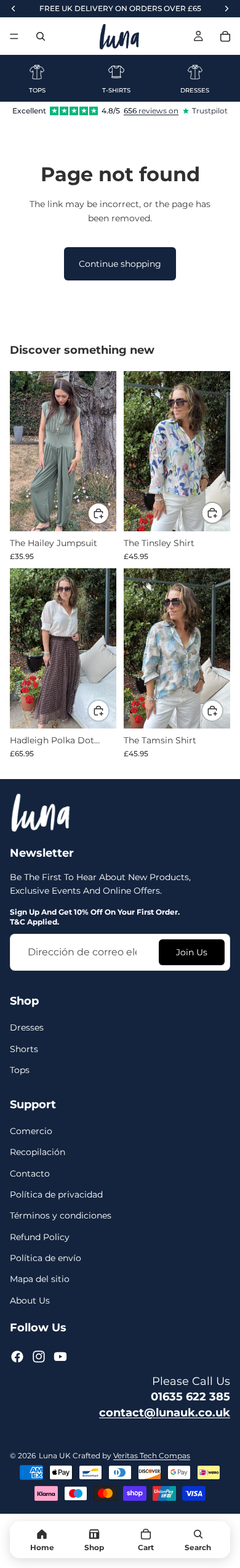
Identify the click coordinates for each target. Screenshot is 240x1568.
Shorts (24, 1049)
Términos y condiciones (60, 1216)
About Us (30, 1300)
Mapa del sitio (40, 1279)
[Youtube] (60, 1357)
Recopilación (37, 1152)
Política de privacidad (56, 1194)
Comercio (31, 1131)
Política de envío (45, 1258)
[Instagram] (38, 1357)
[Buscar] (40, 36)
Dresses (27, 1028)
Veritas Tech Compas (151, 1455)
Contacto (30, 1173)
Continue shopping (120, 263)
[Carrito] (225, 36)
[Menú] (14, 36)
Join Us (191, 952)
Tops (20, 1070)
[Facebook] (17, 1357)
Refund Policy (40, 1237)
